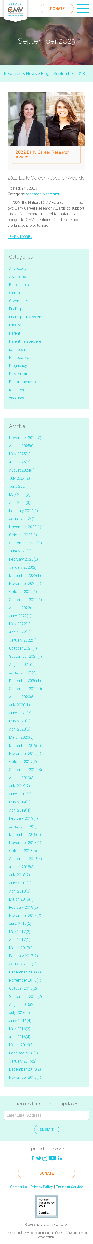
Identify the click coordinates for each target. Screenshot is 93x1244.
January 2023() (22, 567)
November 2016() (25, 980)
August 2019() (22, 778)
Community (18, 301)
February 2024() (23, 510)
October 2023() (23, 535)
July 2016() (19, 1012)
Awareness (18, 276)
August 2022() (22, 608)
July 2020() (19, 705)
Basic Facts (19, 284)
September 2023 (69, 73)
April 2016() (19, 1037)
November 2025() (25, 438)
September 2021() (25, 656)
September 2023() (25, 543)
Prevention (18, 373)
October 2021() (23, 648)
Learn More (20, 237)
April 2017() (19, 940)
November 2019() (25, 753)
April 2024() (19, 502)
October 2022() (23, 591)
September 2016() (25, 996)
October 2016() (23, 988)
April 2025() (19, 462)
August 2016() (22, 1004)
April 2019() (19, 810)
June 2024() (20, 486)
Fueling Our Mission (25, 317)
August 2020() (22, 697)
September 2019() (25, 769)
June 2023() (20, 551)
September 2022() (25, 599)
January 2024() (22, 519)
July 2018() (19, 875)
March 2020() (21, 737)
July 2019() (19, 786)
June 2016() (20, 1020)
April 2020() (19, 729)
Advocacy (17, 268)
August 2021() (22, 664)
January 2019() (22, 826)
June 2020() (20, 713)
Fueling (15, 309)
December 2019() (25, 745)
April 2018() (19, 891)
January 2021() (22, 672)
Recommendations (25, 382)
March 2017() (21, 948)
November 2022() (25, 583)
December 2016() (25, 972)
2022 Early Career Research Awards (46, 178)
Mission (15, 325)
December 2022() (25, 575)
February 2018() (23, 907)
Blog (45, 73)
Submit (47, 1129)
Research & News (20, 73)
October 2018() (23, 850)
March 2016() (21, 1045)
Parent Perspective (25, 341)
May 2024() (19, 494)
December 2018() (25, 834)
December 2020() (25, 680)
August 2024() (22, 470)
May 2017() (19, 931)
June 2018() (20, 883)
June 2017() (20, 923)
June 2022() (20, 616)
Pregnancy (18, 365)
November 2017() (25, 915)
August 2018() (22, 867)
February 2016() (23, 1053)
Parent (14, 333)
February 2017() (23, 956)
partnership (18, 349)
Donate (57, 8)
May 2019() (19, 802)
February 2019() (23, 818)
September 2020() (25, 689)
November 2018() (25, 842)
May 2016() (19, 1029)
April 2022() (19, 632)
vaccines (51, 194)
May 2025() (19, 454)
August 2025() (22, 446)
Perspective (19, 357)
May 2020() (19, 721)
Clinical (15, 293)
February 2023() (23, 559)
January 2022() (22, 640)
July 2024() (19, 478)
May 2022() (19, 624)
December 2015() (25, 1069)
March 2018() (21, 899)
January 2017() (22, 964)
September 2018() (25, 859)
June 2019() (20, 794)
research (33, 194)
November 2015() (25, 1077)
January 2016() (22, 1061)
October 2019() (23, 761)
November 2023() (25, 527)
